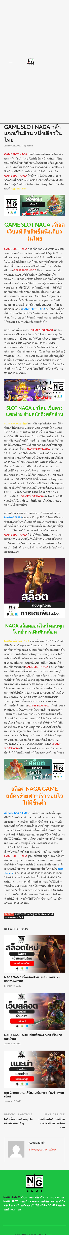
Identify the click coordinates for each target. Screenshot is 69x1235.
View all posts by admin (44, 1149)
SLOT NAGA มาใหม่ (14, 917)
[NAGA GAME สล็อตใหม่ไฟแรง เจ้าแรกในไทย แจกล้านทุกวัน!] (34, 973)
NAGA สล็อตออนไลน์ (43, 914)
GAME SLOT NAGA (24, 914)
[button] (11, 61)
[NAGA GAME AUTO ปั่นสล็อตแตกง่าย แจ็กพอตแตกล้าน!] (34, 1031)
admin (30, 145)
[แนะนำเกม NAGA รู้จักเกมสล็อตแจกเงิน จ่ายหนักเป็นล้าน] (34, 1088)
